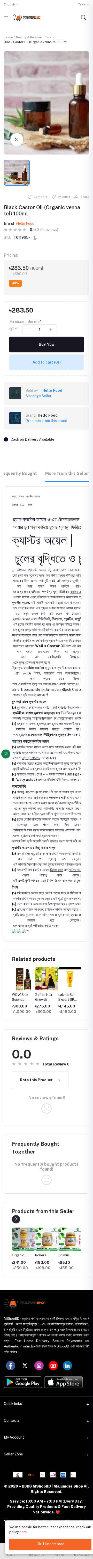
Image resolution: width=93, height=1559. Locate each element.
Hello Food (25, 223)
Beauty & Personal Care (33, 37)
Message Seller (38, 396)
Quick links (13, 1404)
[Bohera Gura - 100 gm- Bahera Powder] (23, 1239)
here (23, 1532)
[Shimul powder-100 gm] (46, 1239)
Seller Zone (13, 1454)
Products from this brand (46, 421)
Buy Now (47, 344)
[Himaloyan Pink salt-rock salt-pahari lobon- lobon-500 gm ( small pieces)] (70, 1239)
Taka (81, 4)
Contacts (12, 1420)
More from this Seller (67, 473)
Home (8, 37)
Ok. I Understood (50, 1544)
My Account (14, 1437)
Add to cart (47, 362)
